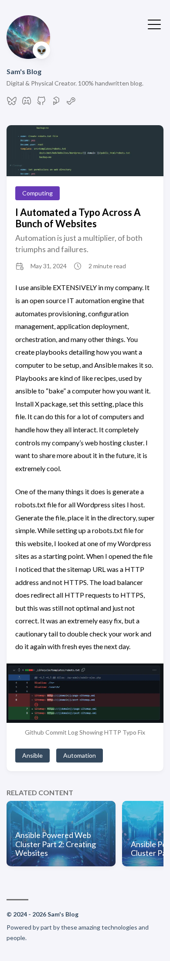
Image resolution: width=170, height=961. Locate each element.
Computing (37, 193)
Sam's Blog (24, 71)
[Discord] (26, 103)
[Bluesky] (12, 103)
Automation (79, 755)
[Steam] (71, 103)
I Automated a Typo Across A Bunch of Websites (78, 217)
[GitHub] (41, 103)
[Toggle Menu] (154, 23)
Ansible (32, 755)
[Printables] (56, 103)
